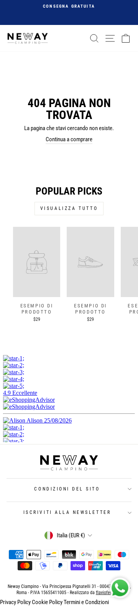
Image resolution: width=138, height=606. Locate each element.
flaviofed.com (109, 592)
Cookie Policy (47, 602)
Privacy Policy (15, 602)
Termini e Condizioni (86, 602)
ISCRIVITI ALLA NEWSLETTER (67, 512)
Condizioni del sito (67, 489)
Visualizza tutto (69, 208)
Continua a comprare (69, 139)
